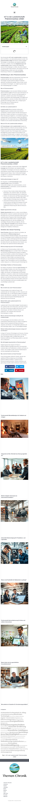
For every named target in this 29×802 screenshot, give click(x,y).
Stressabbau (12, 743)
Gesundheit (6, 728)
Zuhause (6, 784)
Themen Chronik (7, 782)
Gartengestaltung (4, 726)
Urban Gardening (23, 748)
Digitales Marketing (20, 716)
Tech (3, 755)
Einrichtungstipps (19, 719)
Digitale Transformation (8, 718)
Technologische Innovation (8, 747)
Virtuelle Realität (5, 750)
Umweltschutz (14, 748)
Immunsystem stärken (21, 728)
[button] (14, 12)
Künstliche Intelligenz (18, 730)
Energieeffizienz (17, 721)
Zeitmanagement (6, 752)
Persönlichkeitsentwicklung (20, 736)
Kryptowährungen (4, 730)
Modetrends (14, 732)
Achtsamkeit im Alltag (18, 712)
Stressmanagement (23, 745)
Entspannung (4, 723)
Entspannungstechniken (13, 725)
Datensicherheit (13, 716)
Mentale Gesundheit (5, 732)
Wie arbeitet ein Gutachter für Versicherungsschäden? (14, 704)
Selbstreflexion (18, 741)
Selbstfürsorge (7, 741)
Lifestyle (6, 787)
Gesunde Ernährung (17, 727)
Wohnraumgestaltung (17, 750)
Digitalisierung (18, 718)
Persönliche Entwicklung (8, 736)
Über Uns (6, 793)
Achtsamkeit (5, 712)
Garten (5, 785)
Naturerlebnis (23, 734)
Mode (5, 788)
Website (5, 796)
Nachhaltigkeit (12, 734)
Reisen (5, 790)
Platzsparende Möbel (6, 737)
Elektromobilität (5, 721)
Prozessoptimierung (15, 737)
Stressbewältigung (10, 745)
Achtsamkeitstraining (7, 714)
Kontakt (5, 794)
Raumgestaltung (11, 739)
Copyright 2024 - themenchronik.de (14, 800)
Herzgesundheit (14, 728)
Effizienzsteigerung (7, 719)
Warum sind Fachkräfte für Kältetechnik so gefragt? (13, 579)
